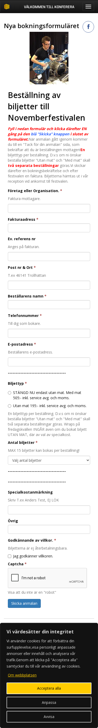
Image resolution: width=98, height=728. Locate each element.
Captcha (17, 563)
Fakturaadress (23, 219)
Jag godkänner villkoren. (33, 555)
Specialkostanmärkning (30, 492)
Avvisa (49, 716)
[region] (49, 675)
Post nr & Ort (22, 267)
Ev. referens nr (22, 238)
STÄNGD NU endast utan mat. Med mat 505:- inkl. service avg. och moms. (47, 395)
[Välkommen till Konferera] (6, 6)
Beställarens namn (27, 296)
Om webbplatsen (22, 675)
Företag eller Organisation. (35, 190)
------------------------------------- (37, 372)
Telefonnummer (25, 315)
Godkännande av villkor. (32, 540)
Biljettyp (17, 383)
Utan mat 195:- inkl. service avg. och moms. (50, 405)
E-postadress (22, 344)
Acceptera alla (49, 688)
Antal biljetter (23, 442)
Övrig (13, 520)
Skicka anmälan (24, 603)
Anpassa (49, 702)
